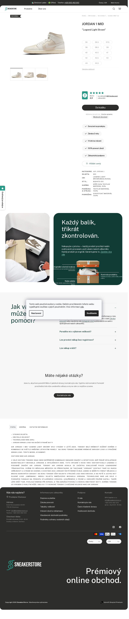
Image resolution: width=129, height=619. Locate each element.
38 (86, 47)
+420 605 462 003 (71, 3)
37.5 (107, 42)
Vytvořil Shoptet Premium (113, 602)
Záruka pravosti (47, 502)
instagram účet (88, 321)
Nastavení (36, 313)
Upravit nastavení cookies (57, 602)
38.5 (97, 47)
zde (82, 307)
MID (94, 174)
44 (86, 63)
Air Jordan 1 (98, 171)
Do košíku (100, 107)
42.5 (97, 58)
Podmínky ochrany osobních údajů (55, 519)
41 (107, 53)
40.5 (97, 53)
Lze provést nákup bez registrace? (77, 340)
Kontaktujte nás (64, 395)
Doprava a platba (47, 498)
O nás (80, 498)
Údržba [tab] (22, 427)
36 (86, 42)
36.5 (97, 42)
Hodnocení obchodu (86, 511)
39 (107, 47)
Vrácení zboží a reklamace (51, 511)
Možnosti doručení (100, 117)
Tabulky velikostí (47, 507)
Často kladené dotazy (87, 507)
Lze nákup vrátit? (68, 348)
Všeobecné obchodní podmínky (54, 515)
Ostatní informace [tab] (39, 427)
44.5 (97, 63)
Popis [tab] (13, 427)
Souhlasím (92, 313)
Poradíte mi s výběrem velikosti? (75, 331)
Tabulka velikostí (88, 69)
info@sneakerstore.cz (19, 511)
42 (86, 58)
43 (107, 58)
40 (86, 53)
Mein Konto (115, 3)
